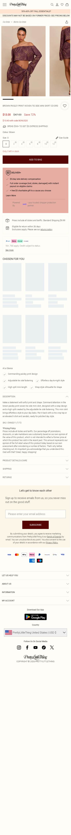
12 (53, 144)
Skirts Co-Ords (19, 22)
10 (45, 144)
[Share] (67, 22)
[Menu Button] (5, 5)
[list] (35, 11)
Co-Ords (6, 22)
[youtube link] (35, 647)
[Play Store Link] (35, 617)
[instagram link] (19, 647)
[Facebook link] (27, 647)
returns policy (46, 229)
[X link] (52, 647)
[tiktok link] (44, 647)
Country (35, 625)
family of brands (54, 536)
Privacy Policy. (52, 542)
